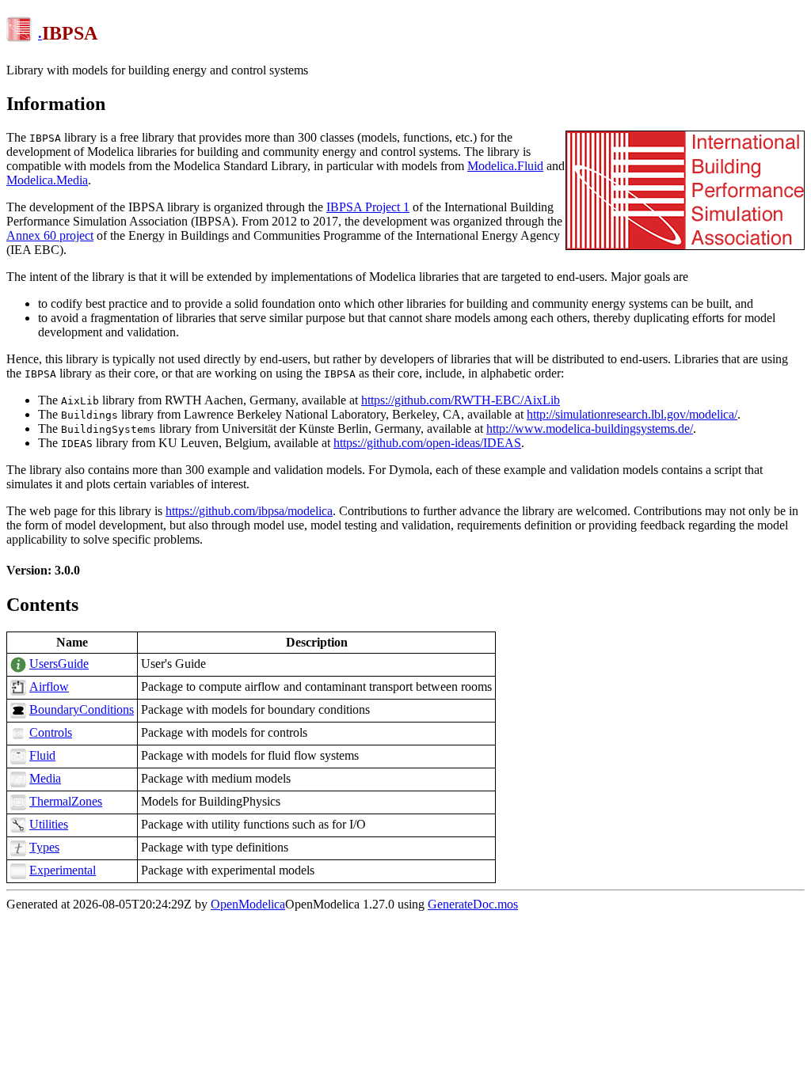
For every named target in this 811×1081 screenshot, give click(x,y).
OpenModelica (248, 904)
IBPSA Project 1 (367, 207)
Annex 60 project (49, 235)
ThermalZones (65, 801)
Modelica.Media (47, 180)
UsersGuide (59, 663)
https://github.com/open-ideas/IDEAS (427, 442)
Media (45, 778)
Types (44, 847)
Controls (50, 732)
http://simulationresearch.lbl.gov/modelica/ (632, 414)
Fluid (42, 755)
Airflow (49, 686)
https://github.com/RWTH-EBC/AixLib (460, 400)
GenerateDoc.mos (473, 904)
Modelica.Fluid (505, 166)
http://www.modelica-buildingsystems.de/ (589, 428)
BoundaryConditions (81, 709)
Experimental (62, 870)
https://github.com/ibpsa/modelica (249, 511)
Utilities (48, 824)
